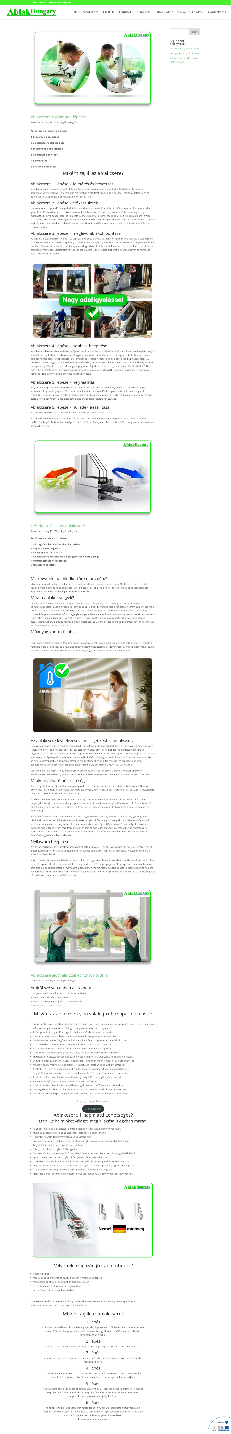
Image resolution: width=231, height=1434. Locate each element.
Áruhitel (125, 12)
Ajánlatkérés (216, 12)
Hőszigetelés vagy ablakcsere (58, 526)
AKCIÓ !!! (108, 12)
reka (40, 122)
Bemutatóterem (86, 12)
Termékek (142, 12)
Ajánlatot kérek (93, 1108)
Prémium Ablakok (190, 12)
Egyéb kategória (69, 122)
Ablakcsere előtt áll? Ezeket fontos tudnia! (70, 975)
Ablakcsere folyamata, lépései (58, 117)
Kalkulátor (165, 12)
